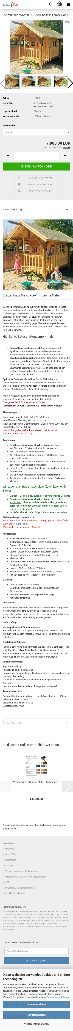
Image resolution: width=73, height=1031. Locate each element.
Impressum (10, 860)
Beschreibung (12, 209)
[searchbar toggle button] (50, 4)
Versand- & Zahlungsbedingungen (21, 871)
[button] (8, 156)
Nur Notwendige (36, 1014)
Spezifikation (12, 722)
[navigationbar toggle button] (68, 4)
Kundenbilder (22, 524)
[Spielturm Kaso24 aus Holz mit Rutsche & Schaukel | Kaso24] (9, 4)
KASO (67, 22)
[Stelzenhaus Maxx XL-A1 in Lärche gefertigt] (36, 46)
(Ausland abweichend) (43, 106)
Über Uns (9, 849)
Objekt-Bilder (11, 854)
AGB (7, 882)
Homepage (57, 825)
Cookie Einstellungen (15, 893)
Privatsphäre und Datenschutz (19, 888)
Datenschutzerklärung (58, 997)
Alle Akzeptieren (36, 1004)
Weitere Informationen (36, 1023)
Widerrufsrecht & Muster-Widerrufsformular (25, 877)
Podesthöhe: (9, 125)
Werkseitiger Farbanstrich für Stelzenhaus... (36, 782)
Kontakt (9, 865)
